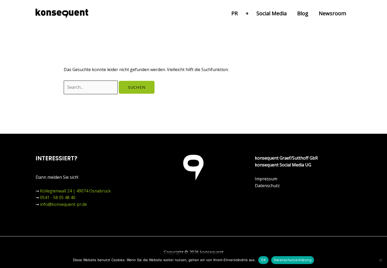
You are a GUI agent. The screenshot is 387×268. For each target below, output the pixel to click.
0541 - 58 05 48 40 (57, 197)
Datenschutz (267, 185)
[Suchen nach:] (91, 87)
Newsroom (332, 13)
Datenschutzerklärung (292, 260)
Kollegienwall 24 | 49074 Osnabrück (75, 191)
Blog (302, 13)
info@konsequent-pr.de (63, 204)
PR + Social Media (259, 13)
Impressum (266, 179)
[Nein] (380, 260)
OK (263, 260)
